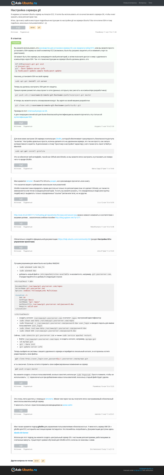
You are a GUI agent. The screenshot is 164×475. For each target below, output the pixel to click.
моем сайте (67, 405)
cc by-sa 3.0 (138, 470)
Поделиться (24, 32)
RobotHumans (96, 227)
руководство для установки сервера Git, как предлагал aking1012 (66, 48)
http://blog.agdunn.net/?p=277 (67, 218)
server (32, 27)
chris (99, 251)
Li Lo (99, 202)
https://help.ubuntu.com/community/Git (74, 239)
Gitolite (58, 139)
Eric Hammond (95, 449)
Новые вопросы (130, 3)
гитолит (29, 181)
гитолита (49, 399)
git (39, 27)
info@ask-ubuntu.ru (146, 468)
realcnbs (98, 414)
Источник (14, 32)
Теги (150, 3)
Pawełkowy (99, 32)
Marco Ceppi (96, 169)
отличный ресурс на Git (37, 111)
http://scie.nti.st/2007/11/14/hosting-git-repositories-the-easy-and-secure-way (45, 215)
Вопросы (142, 3)
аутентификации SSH (23, 117)
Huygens (98, 126)
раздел (53, 181)
